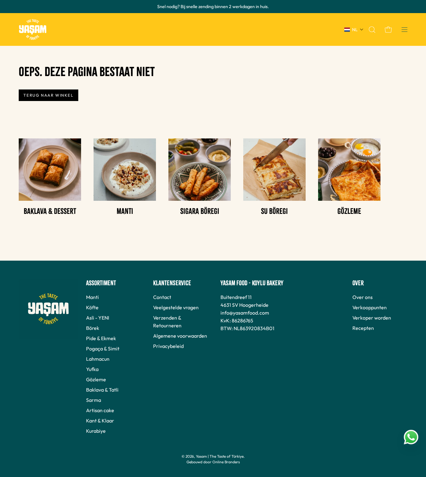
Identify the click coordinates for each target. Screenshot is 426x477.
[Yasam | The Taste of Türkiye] (33, 29)
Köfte (92, 307)
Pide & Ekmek (101, 338)
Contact (162, 297)
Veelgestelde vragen (176, 307)
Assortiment (101, 283)
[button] (372, 29)
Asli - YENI (97, 318)
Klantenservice (172, 283)
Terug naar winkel (48, 95)
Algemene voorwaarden (180, 336)
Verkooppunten (369, 307)
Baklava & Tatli (102, 390)
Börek (92, 328)
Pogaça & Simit (102, 348)
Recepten (363, 328)
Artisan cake (100, 410)
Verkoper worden (371, 318)
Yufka (92, 369)
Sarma (93, 400)
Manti (92, 297)
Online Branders (226, 462)
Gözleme (96, 379)
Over (358, 283)
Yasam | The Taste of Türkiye (220, 456)
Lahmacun (97, 359)
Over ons (362, 297)
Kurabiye (96, 431)
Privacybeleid (168, 346)
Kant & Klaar (100, 420)
